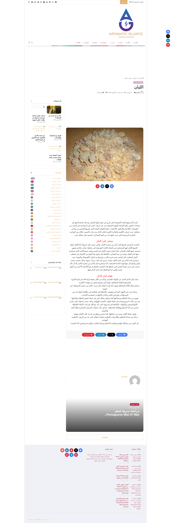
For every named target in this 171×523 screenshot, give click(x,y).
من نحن (47, 519)
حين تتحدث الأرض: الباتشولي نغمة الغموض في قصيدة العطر (38, 137)
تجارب (120, 42)
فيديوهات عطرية (55, 188)
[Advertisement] (85, 61)
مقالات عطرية (56, 184)
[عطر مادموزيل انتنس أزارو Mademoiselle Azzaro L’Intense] (135, 469)
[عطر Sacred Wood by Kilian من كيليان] (135, 478)
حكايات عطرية (56, 251)
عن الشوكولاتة (56, 244)
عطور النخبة (56, 213)
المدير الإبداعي (55, 241)
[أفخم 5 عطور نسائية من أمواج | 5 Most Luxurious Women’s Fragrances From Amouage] (135, 490)
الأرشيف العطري (55, 229)
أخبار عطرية (56, 210)
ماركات (95, 42)
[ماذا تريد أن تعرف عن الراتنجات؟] (54, 110)
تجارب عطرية (134, 404)
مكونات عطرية (132, 78)
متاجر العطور (56, 203)
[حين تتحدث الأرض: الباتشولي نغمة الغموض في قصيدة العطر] (38, 129)
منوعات (87, 42)
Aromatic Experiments (53, 226)
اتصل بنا (30, 519)
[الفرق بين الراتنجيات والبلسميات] (54, 129)
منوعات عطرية (55, 222)
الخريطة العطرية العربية (53, 232)
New (58, 248)
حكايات (78, 42)
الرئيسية (139, 78)
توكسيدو (138, 92)
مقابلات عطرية (55, 200)
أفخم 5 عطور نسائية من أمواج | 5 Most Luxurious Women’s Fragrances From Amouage (121, 489)
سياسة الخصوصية (39, 519)
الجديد (136, 42)
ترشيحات (103, 42)
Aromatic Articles (55, 238)
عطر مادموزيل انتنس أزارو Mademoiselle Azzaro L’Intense (122, 468)
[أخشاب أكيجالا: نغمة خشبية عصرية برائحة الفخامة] (54, 149)
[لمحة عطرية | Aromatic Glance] (126, 22)
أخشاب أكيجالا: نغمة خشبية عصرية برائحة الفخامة (55, 157)
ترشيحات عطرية (55, 191)
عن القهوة (57, 219)
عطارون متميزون (55, 207)
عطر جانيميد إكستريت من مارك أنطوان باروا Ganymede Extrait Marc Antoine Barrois (122, 502)
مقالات (128, 42)
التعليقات (105, 437)
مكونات (112, 42)
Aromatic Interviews (54, 216)
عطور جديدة (56, 178)
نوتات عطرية (56, 235)
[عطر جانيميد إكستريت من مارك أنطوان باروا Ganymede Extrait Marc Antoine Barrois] (135, 503)
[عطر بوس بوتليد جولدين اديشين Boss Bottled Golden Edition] (135, 458)
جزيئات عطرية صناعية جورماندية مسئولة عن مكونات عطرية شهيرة (38, 118)
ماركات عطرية (55, 197)
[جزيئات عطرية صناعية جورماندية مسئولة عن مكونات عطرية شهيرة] (38, 110)
